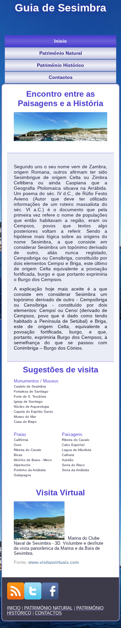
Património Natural (60, 53)
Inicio (60, 41)
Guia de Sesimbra (60, 8)
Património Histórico (60, 65)
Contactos (61, 77)
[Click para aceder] (41, 538)
